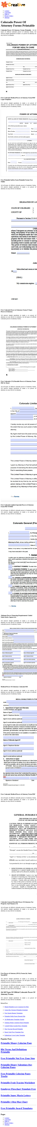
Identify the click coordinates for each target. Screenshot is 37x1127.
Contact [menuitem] (7, 11)
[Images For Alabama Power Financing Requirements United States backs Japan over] (18, 564)
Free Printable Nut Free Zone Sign (18, 1058)
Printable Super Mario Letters (16, 1095)
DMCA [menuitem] (7, 14)
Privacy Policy (9, 1123)
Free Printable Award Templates (17, 1108)
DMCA (7, 1121)
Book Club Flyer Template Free (14, 1032)
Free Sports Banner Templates (14, 1013)
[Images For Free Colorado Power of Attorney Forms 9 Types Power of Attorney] (18, 249)
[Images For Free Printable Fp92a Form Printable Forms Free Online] (18, 143)
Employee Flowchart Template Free (18, 1089)
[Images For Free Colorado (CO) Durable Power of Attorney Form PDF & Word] (18, 349)
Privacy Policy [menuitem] (9, 16)
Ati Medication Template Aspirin (14, 1019)
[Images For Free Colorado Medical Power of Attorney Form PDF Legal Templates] (18, 66)
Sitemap (7, 1124)
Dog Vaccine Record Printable (14, 1029)
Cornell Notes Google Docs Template (16, 1026)
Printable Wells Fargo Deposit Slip (15, 1016)
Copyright (8, 1119)
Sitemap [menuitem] (7, 17)
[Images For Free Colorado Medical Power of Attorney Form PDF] (18, 743)
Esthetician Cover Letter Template (15, 1035)
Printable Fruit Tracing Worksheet (18, 1082)
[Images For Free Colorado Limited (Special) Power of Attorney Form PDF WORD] (18, 447)
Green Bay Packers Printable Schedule (16, 1010)
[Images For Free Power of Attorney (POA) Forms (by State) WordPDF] (18, 942)
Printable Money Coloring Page (16, 1043)
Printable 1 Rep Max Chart (14, 1102)
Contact (7, 1118)
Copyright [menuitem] (8, 12)
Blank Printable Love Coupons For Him (17, 1007)
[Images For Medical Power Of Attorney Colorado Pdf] (18, 655)
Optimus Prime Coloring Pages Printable (17, 1022)
